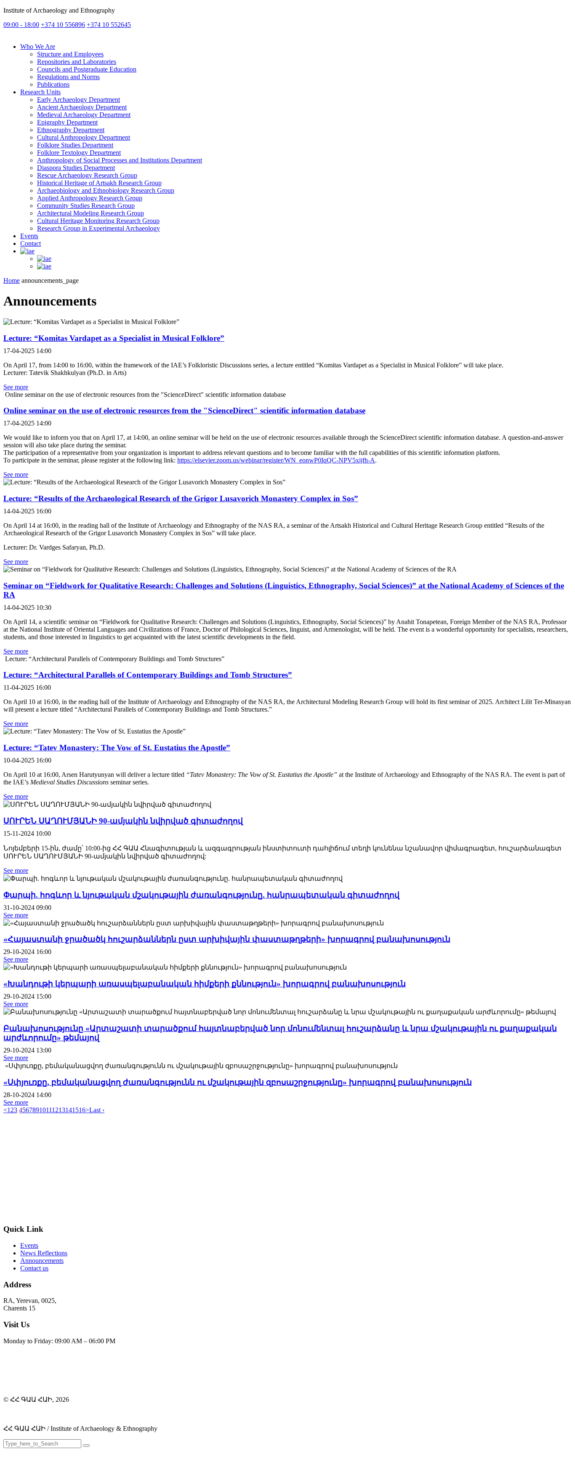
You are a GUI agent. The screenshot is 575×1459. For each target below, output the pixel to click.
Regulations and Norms (68, 76)
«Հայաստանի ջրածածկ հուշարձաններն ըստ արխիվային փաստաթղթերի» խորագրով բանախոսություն (226, 939)
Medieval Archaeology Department (83, 114)
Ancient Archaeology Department (82, 107)
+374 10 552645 (109, 24)
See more (15, 387)
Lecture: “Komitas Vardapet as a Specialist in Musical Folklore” (113, 338)
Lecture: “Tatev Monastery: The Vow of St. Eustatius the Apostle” (116, 747)
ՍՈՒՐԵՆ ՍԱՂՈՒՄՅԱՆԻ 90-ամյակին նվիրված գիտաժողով (123, 820)
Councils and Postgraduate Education (86, 69)
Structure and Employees (70, 54)
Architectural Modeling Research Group (90, 213)
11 (49, 1110)
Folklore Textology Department (79, 152)
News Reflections (43, 1253)
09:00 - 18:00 (21, 24)
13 (62, 1110)
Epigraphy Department (67, 122)
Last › (96, 1110)
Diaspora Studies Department (76, 167)
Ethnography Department (70, 129)
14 (68, 1110)
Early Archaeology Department (78, 99)
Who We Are (37, 46)
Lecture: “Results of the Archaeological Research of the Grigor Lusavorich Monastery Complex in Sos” (180, 498)
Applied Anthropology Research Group (89, 198)
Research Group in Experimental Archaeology (98, 228)
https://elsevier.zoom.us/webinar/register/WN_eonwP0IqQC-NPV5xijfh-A (276, 460)
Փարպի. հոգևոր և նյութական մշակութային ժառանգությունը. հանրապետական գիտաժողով (201, 894)
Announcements (42, 1260)
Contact (30, 243)
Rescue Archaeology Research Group (87, 175)
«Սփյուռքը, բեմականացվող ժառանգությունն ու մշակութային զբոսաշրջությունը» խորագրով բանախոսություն (237, 1082)
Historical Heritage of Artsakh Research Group (99, 182)
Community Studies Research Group (86, 205)
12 (55, 1110)
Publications (53, 84)
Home (11, 280)
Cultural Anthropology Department (83, 137)
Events (29, 235)
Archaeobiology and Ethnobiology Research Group (105, 190)
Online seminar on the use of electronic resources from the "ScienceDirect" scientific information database (184, 410)
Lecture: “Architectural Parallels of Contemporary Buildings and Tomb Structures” (147, 674)
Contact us (34, 1268)
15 (75, 1110)
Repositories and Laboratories (76, 61)
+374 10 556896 (63, 24)
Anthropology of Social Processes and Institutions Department (119, 160)
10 (42, 1110)
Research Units (40, 92)
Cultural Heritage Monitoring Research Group (98, 220)
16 (82, 1110)
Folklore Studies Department (75, 145)
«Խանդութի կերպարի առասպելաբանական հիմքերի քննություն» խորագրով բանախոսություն (204, 983)
